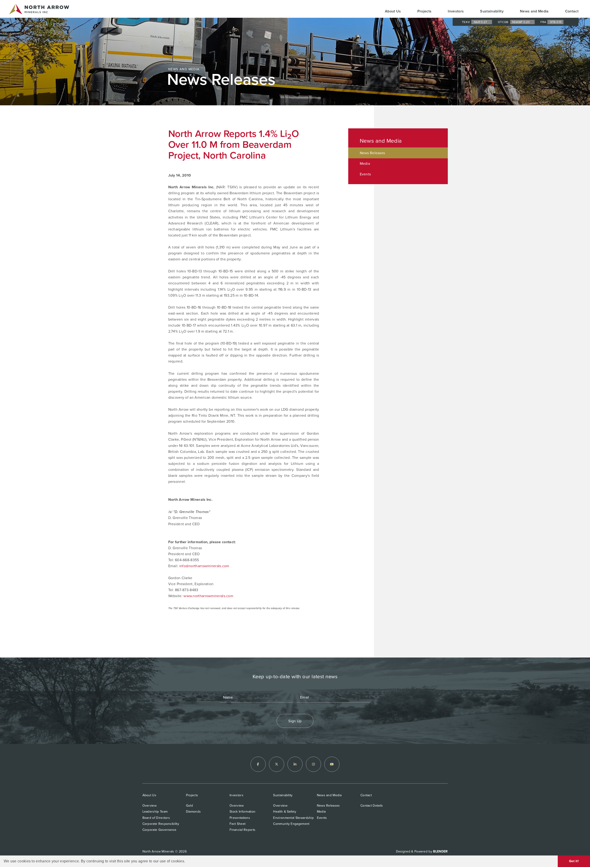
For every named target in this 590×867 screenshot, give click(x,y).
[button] (187, 861)
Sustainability (492, 11)
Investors (456, 11)
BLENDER (440, 851)
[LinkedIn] (295, 764)
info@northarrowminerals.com (204, 566)
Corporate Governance (159, 829)
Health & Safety (284, 811)
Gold (189, 805)
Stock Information (242, 811)
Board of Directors (156, 817)
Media (365, 163)
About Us (393, 11)
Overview (149, 805)
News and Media (534, 11)
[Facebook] (258, 764)
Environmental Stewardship (293, 817)
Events (365, 174)
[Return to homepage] (39, 10)
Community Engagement (291, 823)
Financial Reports (242, 829)
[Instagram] (313, 764)
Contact (571, 11)
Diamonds (193, 811)
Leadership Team (155, 811)
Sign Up (294, 721)
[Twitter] (276, 764)
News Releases (372, 153)
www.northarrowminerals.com (208, 596)
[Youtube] (331, 764)
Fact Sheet (237, 823)
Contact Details (371, 805)
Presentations (240, 817)
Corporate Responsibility (160, 823)
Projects (424, 11)
